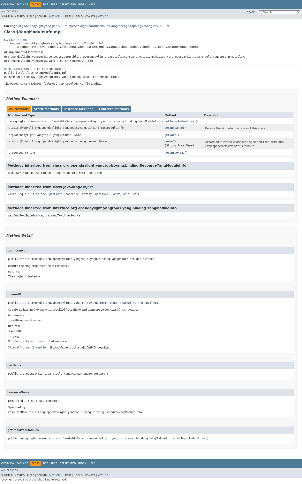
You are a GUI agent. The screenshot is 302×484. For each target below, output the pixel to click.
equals (24, 194)
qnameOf (170, 141)
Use (45, 4)
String (171, 145)
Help (92, 4)
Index (82, 4)
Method (54, 16)
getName (170, 135)
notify (87, 194)
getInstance (174, 127)
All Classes (9, 11)
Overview (7, 4)
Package (22, 4)
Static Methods (46, 109)
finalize (39, 194)
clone (12, 194)
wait (116, 194)
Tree (54, 4)
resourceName (174, 152)
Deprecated (68, 4)
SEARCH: (252, 12)
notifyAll (102, 194)
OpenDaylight (33, 479)
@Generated (12, 68)
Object (87, 187)
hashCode (72, 194)
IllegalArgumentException (27, 347)
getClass (55, 194)
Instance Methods (78, 109)
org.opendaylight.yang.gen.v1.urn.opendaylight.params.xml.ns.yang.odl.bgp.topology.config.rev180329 (93, 26)
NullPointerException (24, 341)
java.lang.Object (16, 39)
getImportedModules (179, 121)
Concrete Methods (114, 109)
